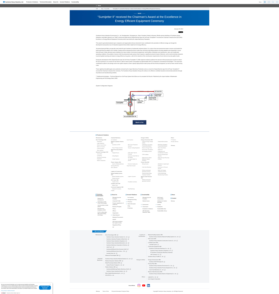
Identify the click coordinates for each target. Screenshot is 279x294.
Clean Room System (131, 165)
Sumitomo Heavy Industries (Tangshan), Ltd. (160, 250)
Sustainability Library (162, 210)
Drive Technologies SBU (110, 234)
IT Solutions (173, 139)
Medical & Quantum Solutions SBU (113, 260)
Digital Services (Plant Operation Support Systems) (146, 159)
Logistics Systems (132, 176)
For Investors (131, 197)
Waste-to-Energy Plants (147, 147)
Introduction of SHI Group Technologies (102, 202)
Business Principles (117, 206)
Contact (269, 2)
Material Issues (146, 201)
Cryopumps (99, 155)
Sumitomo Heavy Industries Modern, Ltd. (116, 271)
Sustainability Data (161, 208)
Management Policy (132, 199)
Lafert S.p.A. (109, 247)
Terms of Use (106, 291)
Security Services (174, 141)
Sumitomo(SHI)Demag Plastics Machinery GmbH (118, 269)
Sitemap (173, 201)
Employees (159, 206)
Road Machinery (131, 188)
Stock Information (132, 203)
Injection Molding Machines (118, 164)
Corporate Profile (116, 201)
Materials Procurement (118, 217)
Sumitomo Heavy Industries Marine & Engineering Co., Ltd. (162, 273)
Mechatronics (99, 137)
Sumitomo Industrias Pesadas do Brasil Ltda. (117, 239)
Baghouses (160, 149)
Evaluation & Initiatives (148, 208)
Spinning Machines (115, 165)
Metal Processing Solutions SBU (112, 262)
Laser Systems (130, 139)
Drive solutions (100, 150)
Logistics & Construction (116, 171)
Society (159, 204)
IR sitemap (130, 208)
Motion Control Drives (101, 145)
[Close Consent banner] (50, 284)
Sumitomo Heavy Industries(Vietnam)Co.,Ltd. (117, 243)
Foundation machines (132, 181)
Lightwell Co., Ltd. (152, 277)
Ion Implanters (114, 139)
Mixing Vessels (145, 164)
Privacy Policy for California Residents (8, 290)
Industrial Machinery (115, 137)
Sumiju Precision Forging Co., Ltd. (114, 265)
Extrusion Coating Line (132, 164)
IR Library (130, 201)
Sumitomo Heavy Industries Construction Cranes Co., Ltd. (162, 240)
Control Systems (100, 148)
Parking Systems (115, 178)
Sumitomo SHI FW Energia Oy (156, 261)
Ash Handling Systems (147, 151)
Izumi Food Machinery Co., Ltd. (156, 269)
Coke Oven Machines (146, 167)
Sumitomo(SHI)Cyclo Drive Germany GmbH (117, 249)
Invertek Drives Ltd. (111, 253)
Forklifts (112, 190)
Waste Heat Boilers (162, 147)
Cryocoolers (99, 153)
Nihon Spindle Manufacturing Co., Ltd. (114, 273)
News (260, 2)
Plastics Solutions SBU (110, 267)
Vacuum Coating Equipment (134, 147)
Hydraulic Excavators (116, 188)
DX (113, 227)
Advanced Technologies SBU (112, 255)
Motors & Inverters (101, 146)
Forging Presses (115, 152)
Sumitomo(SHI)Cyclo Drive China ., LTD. (116, 251)
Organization (115, 213)
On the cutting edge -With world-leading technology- (102, 213)
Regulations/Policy (117, 225)
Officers (114, 210)
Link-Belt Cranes (153, 244)
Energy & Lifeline (145, 137)
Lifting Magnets (115, 155)
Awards (114, 219)
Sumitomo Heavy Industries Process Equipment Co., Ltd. (162, 267)
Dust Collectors (114, 167)
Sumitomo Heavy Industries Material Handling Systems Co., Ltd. (164, 236)
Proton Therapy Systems (117, 147)
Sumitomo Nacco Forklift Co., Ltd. (156, 256)
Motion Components (101, 160)
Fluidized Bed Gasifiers (163, 141)
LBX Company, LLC (154, 254)
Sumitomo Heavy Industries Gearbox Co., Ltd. (117, 236)
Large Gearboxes (100, 143)
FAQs (129, 206)
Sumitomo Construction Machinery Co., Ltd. (159, 248)
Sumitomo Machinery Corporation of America (117, 245)
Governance (145, 206)
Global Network (116, 215)
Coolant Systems (115, 159)
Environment (145, 204)
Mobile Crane (115, 185)
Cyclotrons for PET (116, 144)
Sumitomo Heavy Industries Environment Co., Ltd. (160, 265)
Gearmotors (99, 141)
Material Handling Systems (118, 176)
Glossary (173, 145)
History (114, 208)
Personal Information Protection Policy (120, 291)
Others (172, 137)
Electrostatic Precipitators (147, 149)
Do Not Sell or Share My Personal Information (45, 287)
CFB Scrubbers (145, 154)
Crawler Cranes (115, 181)
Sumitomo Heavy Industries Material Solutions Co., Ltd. (118, 258)
